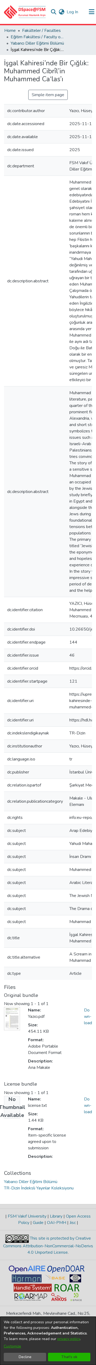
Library (56, 1216)
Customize (12, 1346)
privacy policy (68, 1338)
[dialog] (48, 1341)
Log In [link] (73, 12)
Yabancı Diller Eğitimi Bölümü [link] (37, 43)
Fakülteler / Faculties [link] (41, 30)
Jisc (73, 1223)
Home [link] (10, 30)
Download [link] (88, 1016)
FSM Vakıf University (27, 1216)
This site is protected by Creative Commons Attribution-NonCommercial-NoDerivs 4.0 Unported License (48, 1245)
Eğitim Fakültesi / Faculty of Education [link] (37, 37)
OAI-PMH (56, 1223)
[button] (25, 12)
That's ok (69, 1356)
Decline (25, 1356)
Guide (38, 1223)
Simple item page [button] (48, 95)
